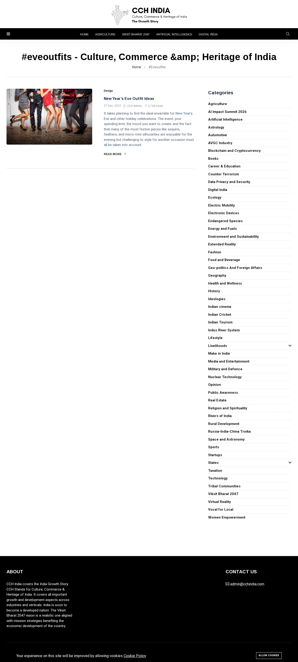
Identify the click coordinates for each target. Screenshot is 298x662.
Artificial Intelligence (174, 34)
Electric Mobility (221, 205)
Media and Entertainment (228, 361)
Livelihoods (217, 346)
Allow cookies (269, 655)
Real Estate (217, 400)
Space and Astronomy (226, 439)
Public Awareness (223, 392)
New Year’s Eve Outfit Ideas (129, 99)
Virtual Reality (219, 502)
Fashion (214, 252)
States (213, 463)
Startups (215, 455)
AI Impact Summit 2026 (227, 112)
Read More (113, 154)
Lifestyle (215, 338)
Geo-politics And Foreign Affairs (235, 268)
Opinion (214, 385)
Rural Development (223, 424)
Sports (213, 447)
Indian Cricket (219, 314)
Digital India (208, 34)
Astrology (216, 127)
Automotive (217, 135)
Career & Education (224, 166)
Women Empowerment (226, 517)
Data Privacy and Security (229, 182)
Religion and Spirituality (227, 408)
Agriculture (105, 34)
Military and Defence (225, 369)
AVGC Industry (220, 143)
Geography (217, 275)
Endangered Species (225, 221)
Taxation (215, 470)
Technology (218, 478)
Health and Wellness (225, 283)
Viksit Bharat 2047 (136, 34)
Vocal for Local (220, 509)
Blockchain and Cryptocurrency (234, 151)
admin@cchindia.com (247, 584)
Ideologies (216, 299)
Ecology (214, 197)
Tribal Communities (224, 486)
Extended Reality (222, 244)
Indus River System (224, 330)
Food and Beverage (224, 260)
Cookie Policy (135, 656)
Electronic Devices (223, 213)
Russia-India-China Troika (229, 431)
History (214, 291)
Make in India (219, 353)
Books (213, 158)
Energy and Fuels (222, 229)
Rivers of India (220, 416)
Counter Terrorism (223, 174)
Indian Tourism (220, 322)
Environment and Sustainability (233, 236)
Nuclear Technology (225, 377)
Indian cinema (219, 307)
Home (84, 34)
